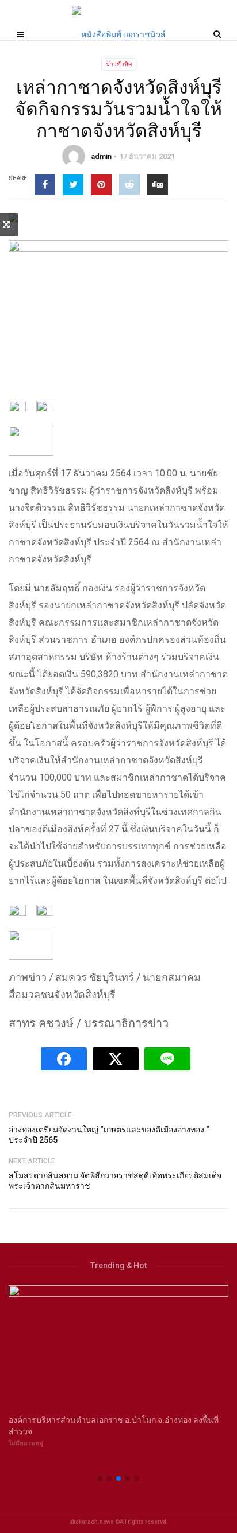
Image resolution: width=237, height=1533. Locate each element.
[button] (100, 1478)
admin (101, 156)
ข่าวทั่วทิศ (119, 64)
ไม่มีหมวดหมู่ (26, 1443)
